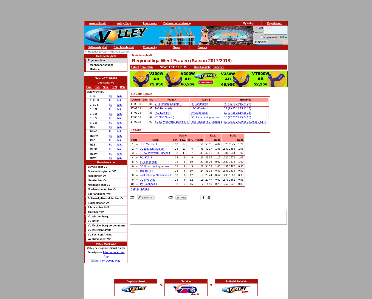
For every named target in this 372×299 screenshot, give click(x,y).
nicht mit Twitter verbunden (170, 197)
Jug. (97, 87)
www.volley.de (97, 23)
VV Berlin (93, 221)
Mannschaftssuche (101, 65)
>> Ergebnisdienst (118, 51)
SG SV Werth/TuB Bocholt (155, 153)
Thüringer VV (96, 212)
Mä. (119, 96)
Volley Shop (124, 23)
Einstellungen (209, 197)
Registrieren (274, 23)
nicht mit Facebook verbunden (132, 197)
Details (145, 188)
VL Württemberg (98, 216)
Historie (95, 69)
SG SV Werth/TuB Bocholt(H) (172, 121)
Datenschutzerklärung (177, 23)
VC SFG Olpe (147, 179)
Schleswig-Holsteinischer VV (105, 198)
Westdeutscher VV (99, 239)
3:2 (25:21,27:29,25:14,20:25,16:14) (245, 121)
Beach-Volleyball (124, 47)
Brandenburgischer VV (102, 171)
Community (150, 47)
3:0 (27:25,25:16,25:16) (237, 112)
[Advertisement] (208, 216)
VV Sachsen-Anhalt (100, 234)
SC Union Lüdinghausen (205, 117)
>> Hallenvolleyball (96, 51)
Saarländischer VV (99, 193)
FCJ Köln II (146, 157)
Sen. (105, 87)
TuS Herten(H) (163, 108)
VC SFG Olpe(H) (164, 117)
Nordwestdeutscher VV (102, 189)
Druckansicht (202, 67)
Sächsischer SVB (98, 207)
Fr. (110, 96)
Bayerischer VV (97, 166)
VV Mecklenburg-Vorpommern (106, 225)
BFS (114, 87)
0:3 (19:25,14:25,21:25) (237, 108)
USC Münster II (199, 108)
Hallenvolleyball (97, 47)
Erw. (89, 87)
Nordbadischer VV (99, 184)
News (176, 47)
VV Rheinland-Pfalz (99, 230)
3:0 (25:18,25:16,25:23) (237, 103)
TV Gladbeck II (199, 112)
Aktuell (135, 67)
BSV (123, 87)
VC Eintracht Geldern (152, 148)
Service (202, 47)
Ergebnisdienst (97, 60)
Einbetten (218, 67)
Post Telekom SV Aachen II (206, 121)
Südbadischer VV (98, 202)
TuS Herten (146, 170)
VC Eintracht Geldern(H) (169, 103)
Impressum (150, 23)
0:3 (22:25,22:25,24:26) (237, 117)
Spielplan (147, 67)
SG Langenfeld (199, 103)
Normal (135, 188)
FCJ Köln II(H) (163, 112)
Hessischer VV (97, 180)
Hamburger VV (97, 175)
